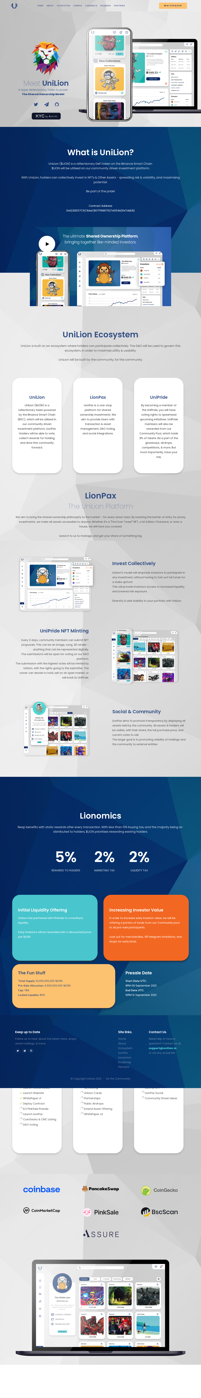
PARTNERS (119, 5)
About (122, 1043)
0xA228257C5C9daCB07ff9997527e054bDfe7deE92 (100, 210)
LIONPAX (77, 5)
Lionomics (124, 1057)
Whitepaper (173, 5)
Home (122, 1039)
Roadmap (124, 1062)
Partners (123, 1067)
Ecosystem (125, 1048)
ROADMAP (105, 5)
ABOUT (50, 5)
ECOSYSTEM (63, 5)
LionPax (123, 1053)
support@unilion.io (162, 1048)
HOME (41, 5)
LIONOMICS (91, 5)
